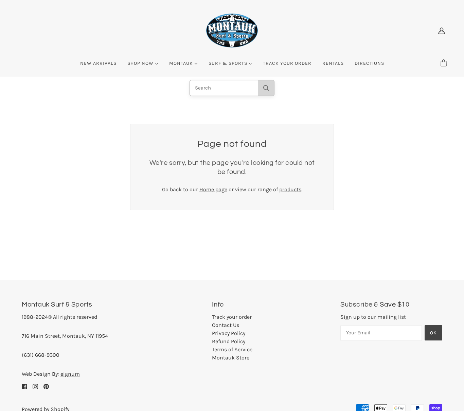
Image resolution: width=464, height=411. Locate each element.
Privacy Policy (228, 333)
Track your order (232, 317)
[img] (24, 386)
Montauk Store (230, 357)
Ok (433, 333)
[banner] (232, 30)
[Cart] (444, 63)
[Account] (441, 30)
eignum (70, 374)
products (290, 189)
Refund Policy (228, 341)
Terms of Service (232, 349)
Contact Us (225, 325)
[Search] (266, 88)
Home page (213, 189)
